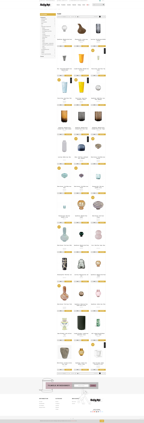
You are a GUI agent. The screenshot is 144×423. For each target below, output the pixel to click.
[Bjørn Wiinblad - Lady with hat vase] (64, 322)
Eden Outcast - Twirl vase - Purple (98, 216)
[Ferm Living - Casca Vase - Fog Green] (98, 58)
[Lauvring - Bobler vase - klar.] (64, 146)
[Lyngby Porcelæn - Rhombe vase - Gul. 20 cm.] (81, 58)
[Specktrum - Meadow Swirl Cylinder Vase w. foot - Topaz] (98, 116)
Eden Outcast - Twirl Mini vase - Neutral (98, 157)
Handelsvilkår (41, 403)
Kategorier (45, 9)
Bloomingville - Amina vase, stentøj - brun (81, 40)
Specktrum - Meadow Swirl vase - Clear (64, 40)
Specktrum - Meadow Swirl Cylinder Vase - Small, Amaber (64, 128)
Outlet (83, 4)
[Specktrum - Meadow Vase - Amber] (81, 205)
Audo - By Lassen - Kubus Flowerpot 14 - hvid (98, 363)
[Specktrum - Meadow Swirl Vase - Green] (81, 234)
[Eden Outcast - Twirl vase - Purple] (98, 205)
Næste (104, 16)
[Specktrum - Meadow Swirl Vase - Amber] (98, 264)
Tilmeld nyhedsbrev (59, 385)
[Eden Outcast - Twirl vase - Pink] (64, 293)
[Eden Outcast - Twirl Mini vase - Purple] (81, 175)
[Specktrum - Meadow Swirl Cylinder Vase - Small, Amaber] (64, 116)
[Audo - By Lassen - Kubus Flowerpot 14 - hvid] (98, 352)
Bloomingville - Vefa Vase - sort (64, 274)
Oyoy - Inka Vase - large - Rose (98, 245)
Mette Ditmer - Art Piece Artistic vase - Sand (64, 363)
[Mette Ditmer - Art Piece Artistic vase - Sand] (64, 352)
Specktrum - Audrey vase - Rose (98, 304)
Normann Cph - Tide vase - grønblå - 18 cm (98, 187)
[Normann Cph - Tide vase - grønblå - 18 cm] (98, 175)
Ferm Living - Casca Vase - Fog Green (98, 69)
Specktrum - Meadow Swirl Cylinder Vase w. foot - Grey (81, 128)
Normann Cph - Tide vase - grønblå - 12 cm (64, 216)
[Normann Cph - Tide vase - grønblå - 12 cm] (64, 205)
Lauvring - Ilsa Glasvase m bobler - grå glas (98, 40)
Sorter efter (60, 16)
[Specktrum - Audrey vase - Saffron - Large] (81, 352)
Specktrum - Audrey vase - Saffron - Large (81, 363)
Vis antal (72, 16)
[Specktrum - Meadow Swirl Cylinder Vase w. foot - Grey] (81, 116)
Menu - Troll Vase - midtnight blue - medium (81, 157)
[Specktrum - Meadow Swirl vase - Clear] (64, 28)
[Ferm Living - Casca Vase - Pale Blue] (64, 87)
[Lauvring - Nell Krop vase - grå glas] (81, 264)
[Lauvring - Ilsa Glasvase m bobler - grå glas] (98, 28)
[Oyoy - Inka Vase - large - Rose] (98, 234)
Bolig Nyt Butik (42, 407)
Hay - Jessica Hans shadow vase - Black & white (64, 69)
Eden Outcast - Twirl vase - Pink (64, 304)
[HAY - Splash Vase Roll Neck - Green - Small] (98, 322)
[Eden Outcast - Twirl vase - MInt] (64, 234)
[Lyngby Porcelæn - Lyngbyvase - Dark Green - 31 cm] (81, 322)
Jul (88, 4)
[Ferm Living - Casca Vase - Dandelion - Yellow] (81, 87)
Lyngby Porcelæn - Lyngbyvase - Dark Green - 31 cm (81, 334)
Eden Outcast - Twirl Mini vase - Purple (81, 187)
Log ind (73, 403)
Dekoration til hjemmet (53, 9)
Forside (41, 9)
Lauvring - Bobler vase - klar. (64, 157)
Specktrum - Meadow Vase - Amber (81, 216)
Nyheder (74, 4)
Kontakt (40, 401)
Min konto (74, 401)
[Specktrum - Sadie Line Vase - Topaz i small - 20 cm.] (81, 293)
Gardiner (69, 4)
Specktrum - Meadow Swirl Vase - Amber (98, 275)
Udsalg (79, 4)
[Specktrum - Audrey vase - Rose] (98, 293)
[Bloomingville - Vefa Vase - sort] (64, 264)
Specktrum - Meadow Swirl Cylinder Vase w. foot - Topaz (98, 128)
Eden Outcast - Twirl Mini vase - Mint (64, 187)
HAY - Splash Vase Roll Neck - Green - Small (98, 334)
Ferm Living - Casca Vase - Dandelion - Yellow (81, 99)
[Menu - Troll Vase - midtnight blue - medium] (81, 146)
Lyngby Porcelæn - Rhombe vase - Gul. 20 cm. (81, 69)
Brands (58, 4)
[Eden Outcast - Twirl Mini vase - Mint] (64, 175)
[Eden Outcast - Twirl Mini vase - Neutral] (98, 146)
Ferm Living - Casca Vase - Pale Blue (64, 99)
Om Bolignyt (41, 405)
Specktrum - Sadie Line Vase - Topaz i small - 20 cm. (81, 305)
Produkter (63, 4)
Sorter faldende (69, 17)
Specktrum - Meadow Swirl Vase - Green (81, 246)
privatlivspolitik (73, 420)
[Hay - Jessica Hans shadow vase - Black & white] (64, 58)
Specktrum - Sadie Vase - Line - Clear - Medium (98, 99)
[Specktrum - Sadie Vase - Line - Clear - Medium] (98, 87)
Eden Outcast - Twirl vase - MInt (64, 245)
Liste (79, 16)
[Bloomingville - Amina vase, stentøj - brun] (81, 28)
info (61, 46)
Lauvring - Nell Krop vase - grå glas (81, 275)
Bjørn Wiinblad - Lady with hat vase (64, 334)
